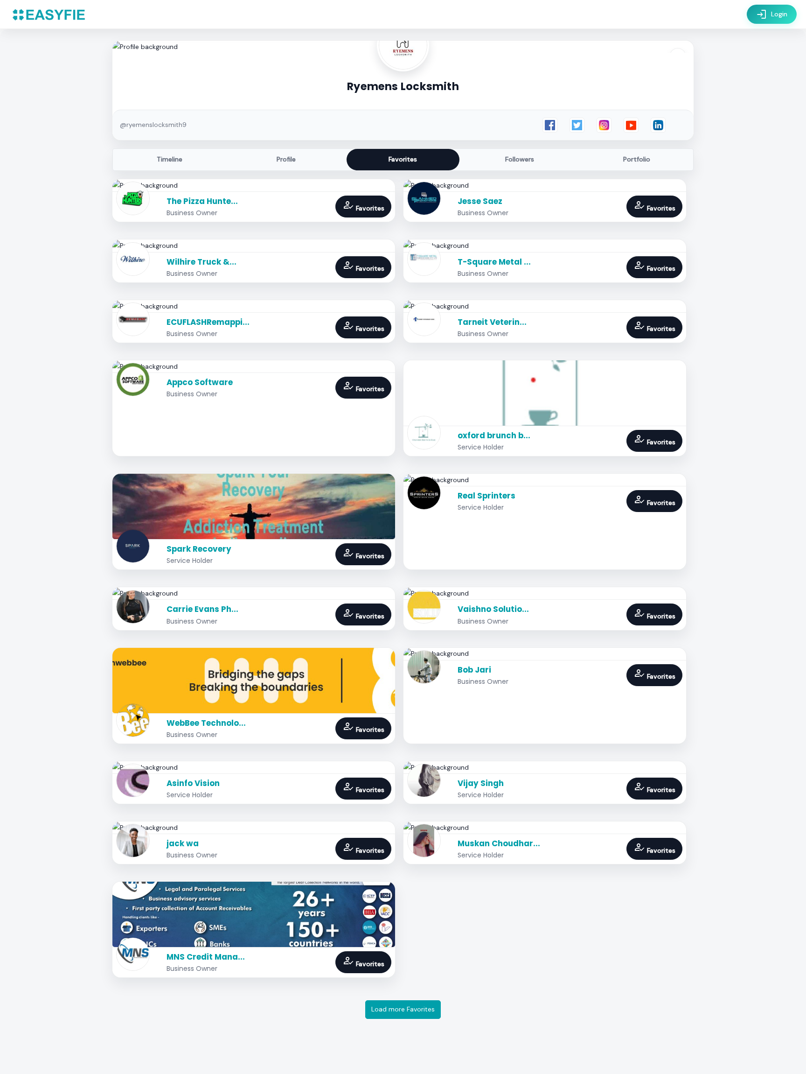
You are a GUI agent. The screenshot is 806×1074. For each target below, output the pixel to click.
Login (771, 14)
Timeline (169, 159)
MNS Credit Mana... (206, 956)
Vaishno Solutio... (493, 609)
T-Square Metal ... (494, 261)
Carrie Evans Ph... (202, 609)
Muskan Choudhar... (499, 843)
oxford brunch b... (494, 435)
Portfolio (636, 159)
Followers (519, 159)
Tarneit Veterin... (492, 322)
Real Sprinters (486, 495)
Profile (286, 159)
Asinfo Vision (193, 783)
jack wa (183, 843)
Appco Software (200, 382)
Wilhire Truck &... (201, 261)
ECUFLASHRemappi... (208, 322)
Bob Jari (474, 669)
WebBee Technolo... (206, 723)
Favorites (403, 159)
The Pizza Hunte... (202, 201)
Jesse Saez (480, 201)
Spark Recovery (199, 549)
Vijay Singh (481, 783)
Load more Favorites (403, 1009)
